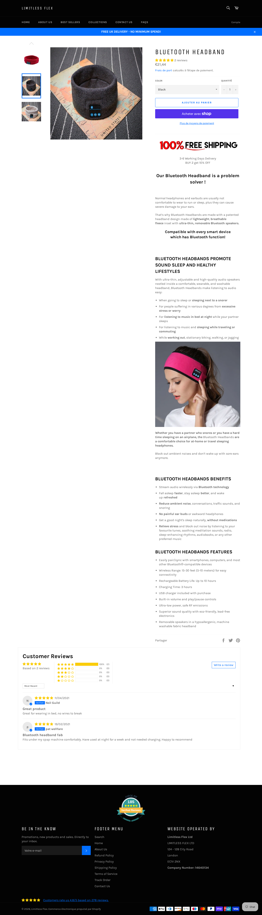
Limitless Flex (37, 8)
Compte (235, 22)
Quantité (226, 80)
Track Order (102, 880)
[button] (164, 60)
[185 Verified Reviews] (131, 823)
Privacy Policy (104, 861)
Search (99, 837)
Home (26, 22)
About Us (45, 22)
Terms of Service (106, 874)
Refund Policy (104, 855)
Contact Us (124, 22)
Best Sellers (70, 22)
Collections (97, 22)
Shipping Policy (106, 867)
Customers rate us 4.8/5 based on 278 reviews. (76, 900)
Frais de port (163, 70)
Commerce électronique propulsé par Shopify (74, 909)
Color (158, 80)
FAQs (144, 22)
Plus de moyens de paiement (197, 123)
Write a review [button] (223, 665)
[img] (44, 698)
